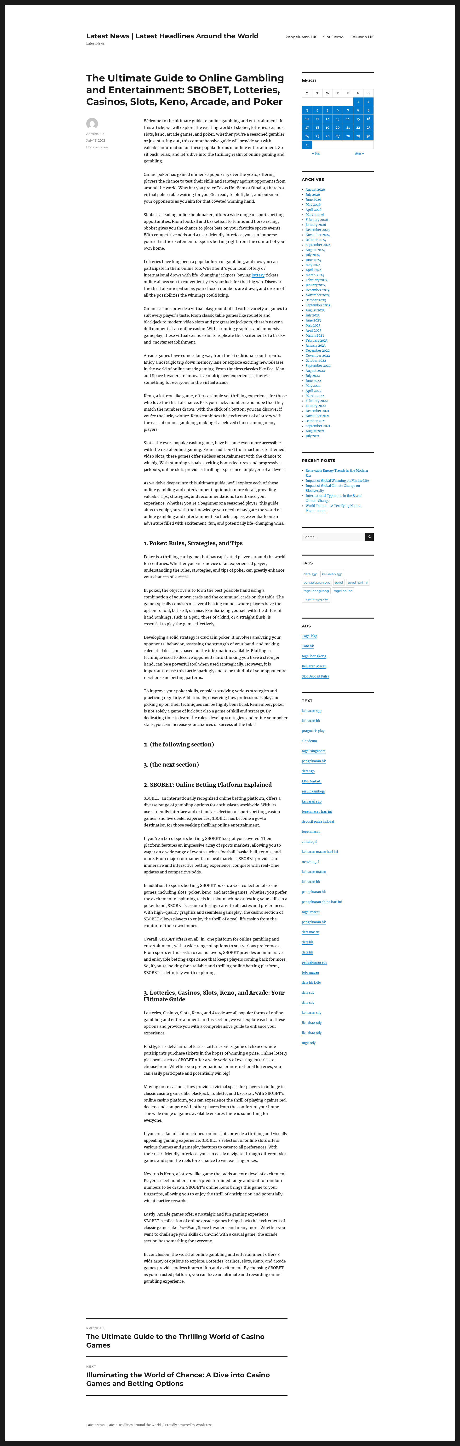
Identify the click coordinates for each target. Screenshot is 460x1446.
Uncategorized (97, 147)
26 (328, 136)
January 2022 (316, 406)
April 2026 (314, 210)
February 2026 (317, 220)
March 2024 (315, 275)
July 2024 (313, 255)
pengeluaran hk (314, 761)
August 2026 (315, 190)
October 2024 (316, 240)
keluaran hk (311, 721)
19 (327, 128)
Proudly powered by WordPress (189, 1425)
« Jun (316, 153)
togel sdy (309, 1043)
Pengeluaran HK (300, 37)
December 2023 (317, 290)
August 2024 (315, 250)
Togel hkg (309, 636)
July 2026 (313, 195)
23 (368, 128)
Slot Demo (333, 37)
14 (348, 119)
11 (317, 119)
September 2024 (318, 245)
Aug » (359, 153)
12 (327, 119)
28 (348, 136)
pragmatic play (313, 731)
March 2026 (315, 215)
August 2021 (315, 431)
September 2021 (318, 426)
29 (358, 136)
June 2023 (313, 320)
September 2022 (318, 366)
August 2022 (315, 371)
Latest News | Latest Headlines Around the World (172, 36)
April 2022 (314, 391)
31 (307, 145)
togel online (343, 591)
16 (368, 119)
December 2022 (318, 351)
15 (358, 119)
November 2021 (317, 416)
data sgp (310, 574)
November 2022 (318, 356)
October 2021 (316, 421)
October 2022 (316, 361)
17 (307, 128)
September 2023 (318, 305)
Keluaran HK (362, 37)
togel (339, 582)
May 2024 (313, 265)
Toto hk (308, 646)
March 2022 (315, 396)
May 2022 (313, 386)
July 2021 (312, 436)
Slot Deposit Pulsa (315, 676)
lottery (258, 275)
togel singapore (316, 599)
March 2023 (315, 335)
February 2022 (317, 401)
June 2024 (313, 260)
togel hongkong (316, 591)
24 (307, 136)
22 (358, 128)
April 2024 (314, 270)
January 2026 (316, 225)
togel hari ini (358, 582)
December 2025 (318, 230)
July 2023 (313, 315)
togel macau (311, 912)
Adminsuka (95, 134)
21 (348, 128)
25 (317, 136)
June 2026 (313, 200)
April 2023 (313, 330)
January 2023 (316, 346)
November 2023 (318, 295)
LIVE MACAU (312, 781)
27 (338, 136)
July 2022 (313, 376)
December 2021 (317, 411)
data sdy (308, 993)
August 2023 (315, 310)
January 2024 (316, 285)
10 (307, 119)
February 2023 (317, 341)
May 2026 (313, 205)
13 (337, 119)
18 (317, 128)
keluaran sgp (332, 574)
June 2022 (313, 381)
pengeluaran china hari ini (322, 902)
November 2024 (318, 235)
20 (338, 128)
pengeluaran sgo (317, 582)
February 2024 (317, 280)
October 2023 (316, 300)
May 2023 (313, 325)
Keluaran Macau (314, 666)
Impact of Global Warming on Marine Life (337, 481)
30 (368, 136)
